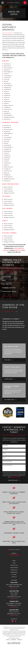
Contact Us (14, 576)
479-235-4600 (14, 555)
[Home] (13, 3)
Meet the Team (14, 565)
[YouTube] (12, 621)
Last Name (5, 449)
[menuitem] (7, 639)
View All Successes (9, 296)
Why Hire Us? (14, 569)
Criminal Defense (14, 567)
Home (14, 563)
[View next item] (5, 336)
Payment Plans (14, 572)
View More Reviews (8, 311)
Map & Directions (14, 588)
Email (4, 457)
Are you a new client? (7, 461)
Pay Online (14, 574)
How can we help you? (8, 465)
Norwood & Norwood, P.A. (8, 32)
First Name (5, 445)
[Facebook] (15, 621)
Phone (4, 453)
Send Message (13, 480)
